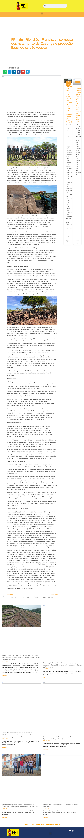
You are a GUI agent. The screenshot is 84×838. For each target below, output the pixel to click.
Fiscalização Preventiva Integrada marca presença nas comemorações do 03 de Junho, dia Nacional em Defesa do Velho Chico (62, 665)
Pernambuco (50, 824)
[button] (42, 13)
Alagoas (26, 824)
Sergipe (57, 824)
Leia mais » (4, 675)
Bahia (32, 824)
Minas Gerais (40, 824)
